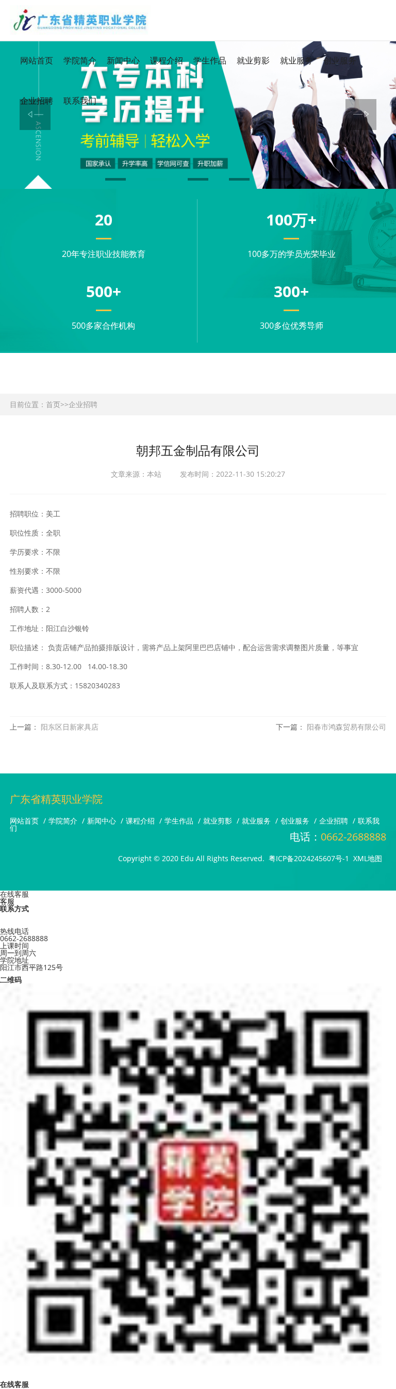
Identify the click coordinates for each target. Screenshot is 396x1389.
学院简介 (79, 60)
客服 (7, 901)
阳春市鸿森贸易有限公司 (346, 727)
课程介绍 (166, 60)
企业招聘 (83, 404)
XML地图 (367, 858)
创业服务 (339, 60)
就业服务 (296, 60)
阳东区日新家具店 (69, 727)
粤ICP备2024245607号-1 (309, 858)
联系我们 (79, 100)
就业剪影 (253, 60)
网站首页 (36, 60)
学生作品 (209, 60)
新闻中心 (123, 60)
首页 (53, 404)
